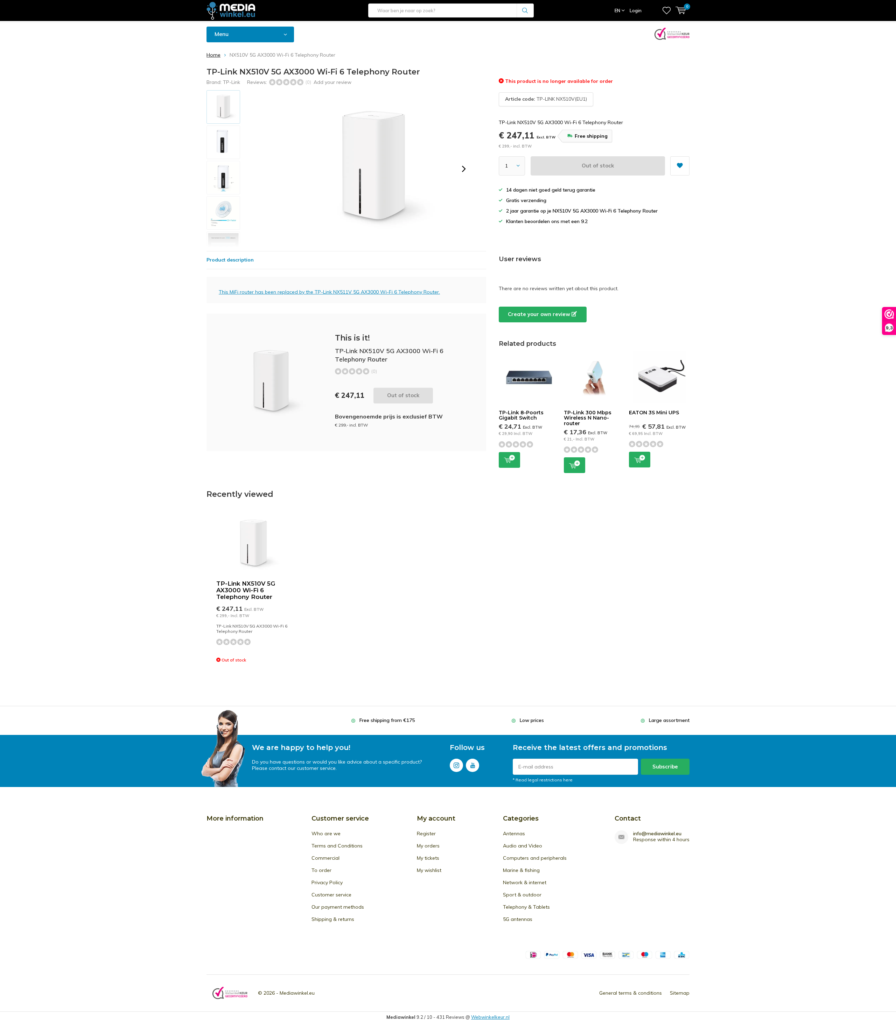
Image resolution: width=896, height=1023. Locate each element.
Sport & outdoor (522, 895)
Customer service (331, 895)
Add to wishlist (680, 166)
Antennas (514, 833)
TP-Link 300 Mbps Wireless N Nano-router (587, 418)
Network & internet (524, 882)
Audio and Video (522, 846)
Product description (230, 260)
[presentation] (463, 168)
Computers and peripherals (535, 858)
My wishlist (429, 870)
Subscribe (665, 766)
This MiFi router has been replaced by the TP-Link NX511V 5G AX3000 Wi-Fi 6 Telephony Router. (329, 292)
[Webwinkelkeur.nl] (229, 993)
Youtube (472, 765)
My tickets (428, 858)
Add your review (332, 82)
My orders (428, 846)
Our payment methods (338, 907)
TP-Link (231, 82)
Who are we (326, 833)
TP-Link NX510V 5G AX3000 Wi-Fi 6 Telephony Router (245, 590)
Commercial (326, 858)
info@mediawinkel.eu (657, 834)
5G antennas (517, 919)
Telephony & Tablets (526, 907)
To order (321, 870)
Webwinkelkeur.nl (490, 1017)
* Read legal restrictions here (543, 779)
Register (426, 833)
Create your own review (540, 314)
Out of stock (598, 165)
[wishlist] (667, 10)
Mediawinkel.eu (297, 993)
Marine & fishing (521, 870)
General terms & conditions (630, 993)
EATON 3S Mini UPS (654, 412)
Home (213, 55)
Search (525, 10)
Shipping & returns (333, 919)
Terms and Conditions (337, 846)
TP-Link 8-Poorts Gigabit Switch (521, 415)
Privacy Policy (327, 882)
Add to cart (509, 460)
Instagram (456, 765)
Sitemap (680, 993)
